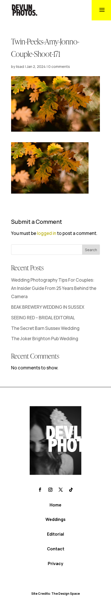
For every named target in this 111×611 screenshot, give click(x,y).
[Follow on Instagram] (50, 490)
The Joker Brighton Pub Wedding (44, 339)
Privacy (55, 563)
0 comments (59, 66)
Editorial (55, 534)
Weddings (55, 519)
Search (91, 249)
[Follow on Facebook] (40, 490)
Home (55, 505)
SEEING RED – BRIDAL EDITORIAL (43, 318)
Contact (55, 549)
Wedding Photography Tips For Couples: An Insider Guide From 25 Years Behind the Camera (53, 288)
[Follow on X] (61, 490)
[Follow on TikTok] (71, 490)
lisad (20, 66)
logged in (46, 233)
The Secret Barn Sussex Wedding (45, 328)
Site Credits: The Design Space (55, 593)
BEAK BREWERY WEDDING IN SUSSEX (47, 307)
